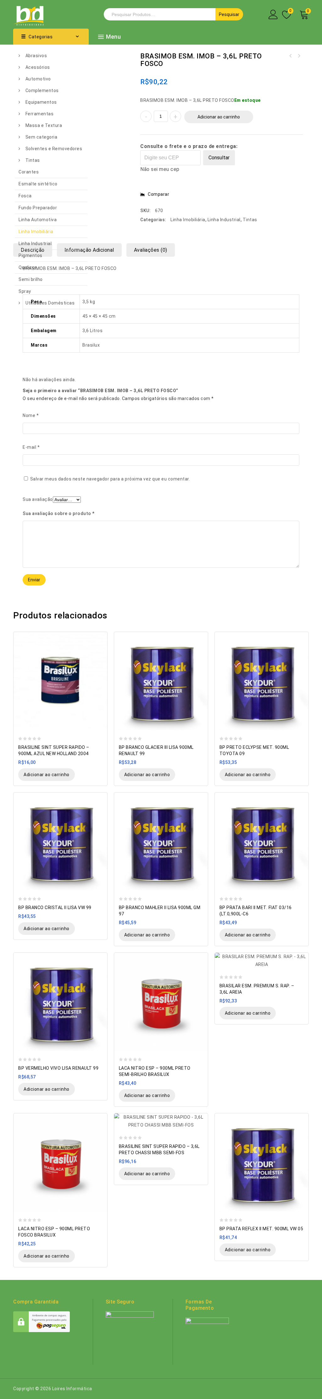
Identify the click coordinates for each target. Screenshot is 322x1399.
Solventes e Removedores (53, 148)
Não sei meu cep (160, 169)
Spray (25, 291)
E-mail (31, 447)
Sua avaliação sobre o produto (59, 513)
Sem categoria (41, 137)
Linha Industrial (35, 243)
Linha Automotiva (38, 219)
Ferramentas (39, 113)
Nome (31, 415)
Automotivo (38, 78)
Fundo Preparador (38, 207)
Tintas (32, 160)
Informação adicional (89, 250)
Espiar (99, 637)
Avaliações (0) (150, 250)
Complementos (42, 90)
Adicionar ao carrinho (218, 116)
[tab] (91, 250)
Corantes (29, 171)
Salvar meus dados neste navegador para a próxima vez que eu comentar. (110, 478)
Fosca (25, 195)
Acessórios (37, 67)
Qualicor (27, 267)
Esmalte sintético (38, 183)
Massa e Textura (43, 125)
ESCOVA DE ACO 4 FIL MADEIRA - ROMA (298, 55)
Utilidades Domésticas (50, 302)
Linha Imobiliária (36, 231)
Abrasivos (36, 55)
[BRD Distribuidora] (28, 13)
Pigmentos (30, 255)
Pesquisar (229, 14)
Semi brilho (31, 279)
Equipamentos (41, 102)
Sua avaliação (38, 499)
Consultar (219, 158)
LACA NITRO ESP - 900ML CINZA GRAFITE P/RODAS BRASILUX (290, 55)
